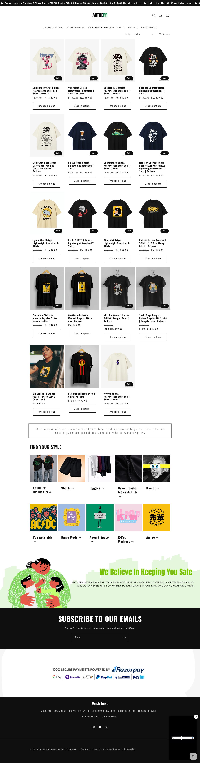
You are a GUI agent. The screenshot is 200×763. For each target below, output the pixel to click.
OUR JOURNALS (110, 716)
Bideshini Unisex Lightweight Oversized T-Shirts (117, 243)
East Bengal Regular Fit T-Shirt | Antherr (82, 395)
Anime (150, 537)
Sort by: (127, 34)
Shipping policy (129, 749)
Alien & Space (99, 537)
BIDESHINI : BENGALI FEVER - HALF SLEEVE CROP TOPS (44, 396)
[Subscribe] (124, 637)
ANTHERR (40, 749)
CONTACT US (60, 711)
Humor (151, 488)
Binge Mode (69, 537)
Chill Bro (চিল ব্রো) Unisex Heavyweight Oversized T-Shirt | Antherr (46, 90)
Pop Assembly (42, 537)
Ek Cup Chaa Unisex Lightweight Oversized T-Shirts (81, 165)
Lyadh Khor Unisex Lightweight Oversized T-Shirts (46, 243)
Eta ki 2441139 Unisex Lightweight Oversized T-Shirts (81, 243)
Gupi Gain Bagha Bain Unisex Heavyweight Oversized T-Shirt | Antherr (44, 167)
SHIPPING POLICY (126, 711)
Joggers (95, 488)
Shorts (66, 488)
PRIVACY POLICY (77, 711)
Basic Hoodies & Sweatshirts (128, 490)
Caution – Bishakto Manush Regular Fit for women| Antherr (45, 318)
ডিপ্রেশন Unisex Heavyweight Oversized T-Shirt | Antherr (117, 396)
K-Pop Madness (124, 539)
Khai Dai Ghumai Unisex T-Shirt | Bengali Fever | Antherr (116, 318)
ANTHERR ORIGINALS (40, 490)
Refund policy (84, 749)
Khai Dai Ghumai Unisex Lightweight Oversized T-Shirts (152, 90)
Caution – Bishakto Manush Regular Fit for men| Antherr (80, 318)
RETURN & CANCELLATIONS (101, 711)
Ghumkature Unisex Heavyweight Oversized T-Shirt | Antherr (117, 165)
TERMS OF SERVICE (147, 711)
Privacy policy (98, 749)
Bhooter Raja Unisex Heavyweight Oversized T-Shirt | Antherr (117, 90)
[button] (100, 27)
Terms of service (113, 749)
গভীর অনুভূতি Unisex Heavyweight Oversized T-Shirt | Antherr (81, 90)
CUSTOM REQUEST (91, 716)
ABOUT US (46, 711)
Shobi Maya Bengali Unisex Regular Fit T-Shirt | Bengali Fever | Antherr (153, 318)
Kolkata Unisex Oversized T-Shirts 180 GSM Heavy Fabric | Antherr (152, 243)
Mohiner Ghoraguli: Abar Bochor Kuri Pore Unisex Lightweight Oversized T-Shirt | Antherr (152, 167)
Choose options (46, 105)
